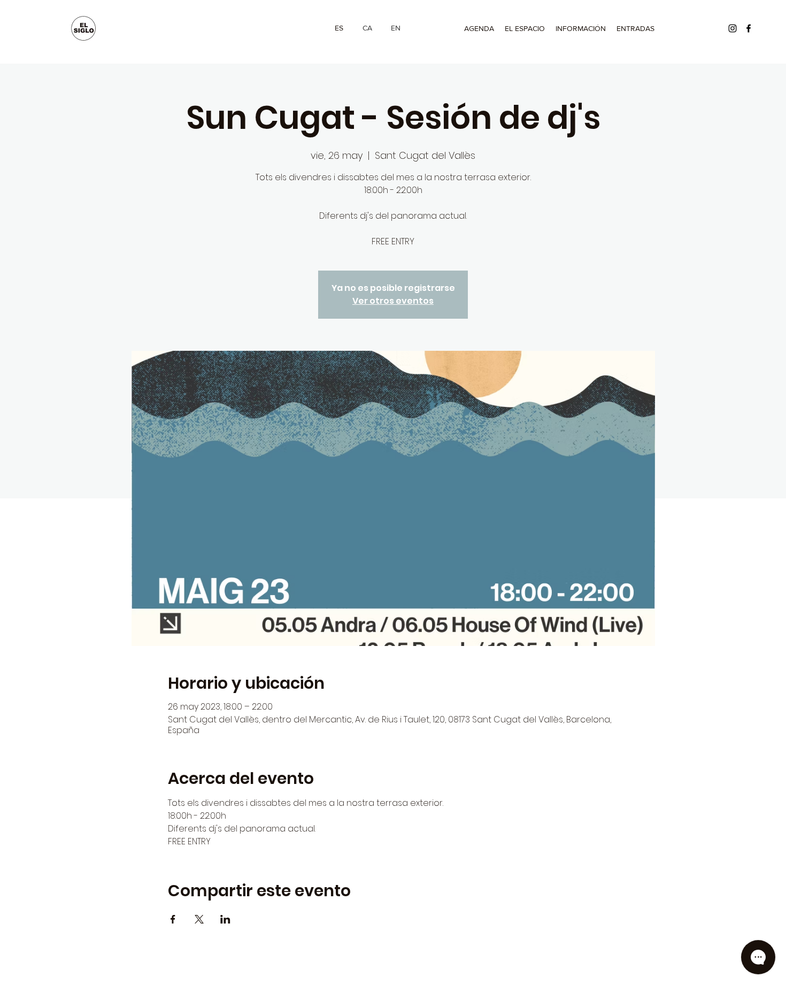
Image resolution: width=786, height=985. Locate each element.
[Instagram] (732, 28)
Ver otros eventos (393, 301)
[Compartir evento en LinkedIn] (225, 919)
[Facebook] (748, 28)
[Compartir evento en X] (199, 919)
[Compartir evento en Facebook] (173, 919)
